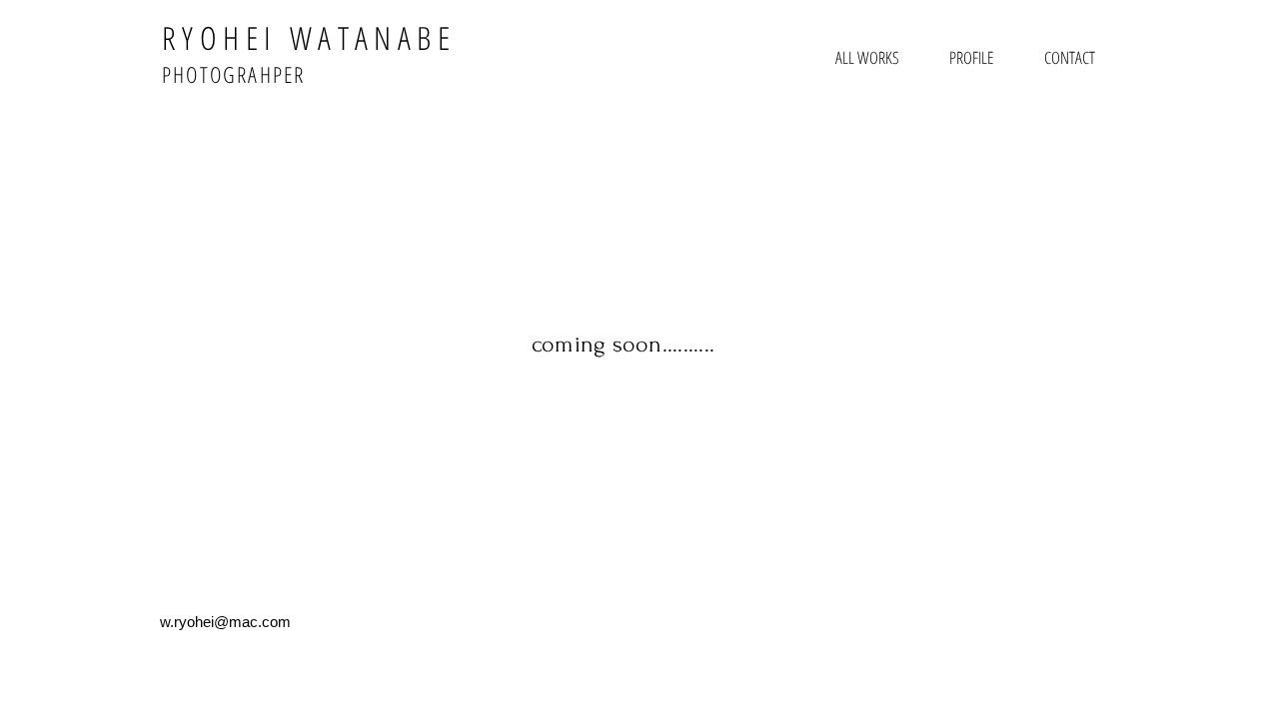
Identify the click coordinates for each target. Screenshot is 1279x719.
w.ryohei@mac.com (225, 621)
